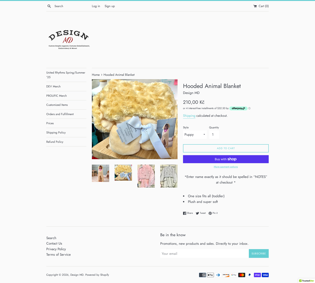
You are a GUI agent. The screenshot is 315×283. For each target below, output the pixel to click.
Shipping (189, 115)
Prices (50, 123)
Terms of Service (58, 254)
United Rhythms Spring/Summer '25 (65, 74)
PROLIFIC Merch (56, 96)
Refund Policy (54, 142)
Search (51, 237)
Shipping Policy (56, 132)
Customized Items (57, 105)
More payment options (226, 166)
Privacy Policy (56, 249)
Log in (96, 6)
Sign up (110, 6)
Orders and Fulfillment (60, 114)
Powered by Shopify (97, 275)
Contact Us (54, 243)
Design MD (76, 275)
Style (186, 127)
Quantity (214, 127)
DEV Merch (53, 86)
